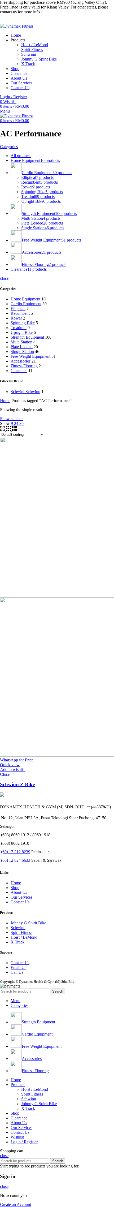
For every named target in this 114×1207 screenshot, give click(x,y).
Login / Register (24, 1142)
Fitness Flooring (24, 366)
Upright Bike (22, 332)
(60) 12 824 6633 (15, 860)
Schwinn (28, 54)
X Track (28, 64)
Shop (15, 887)
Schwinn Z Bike (17, 784)
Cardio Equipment (26, 303)
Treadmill (19, 327)
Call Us (17, 972)
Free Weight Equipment (30, 356)
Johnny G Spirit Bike (39, 59)
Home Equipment (25, 299)
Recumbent (20, 313)
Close (5, 774)
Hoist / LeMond (34, 44)
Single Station (22, 351)
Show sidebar (11, 418)
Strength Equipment (27, 337)
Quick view (10, 764)
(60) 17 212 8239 (15, 852)
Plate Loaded (22, 346)
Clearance (19, 370)
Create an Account (15, 1204)
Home (5, 400)
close (4, 278)
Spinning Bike (23, 323)
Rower (16, 318)
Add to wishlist (12, 769)
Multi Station (21, 342)
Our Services (21, 897)
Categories (9, 146)
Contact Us (20, 902)
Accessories (20, 361)
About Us (19, 892)
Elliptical (18, 308)
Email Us (18, 967)
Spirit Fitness (32, 49)
